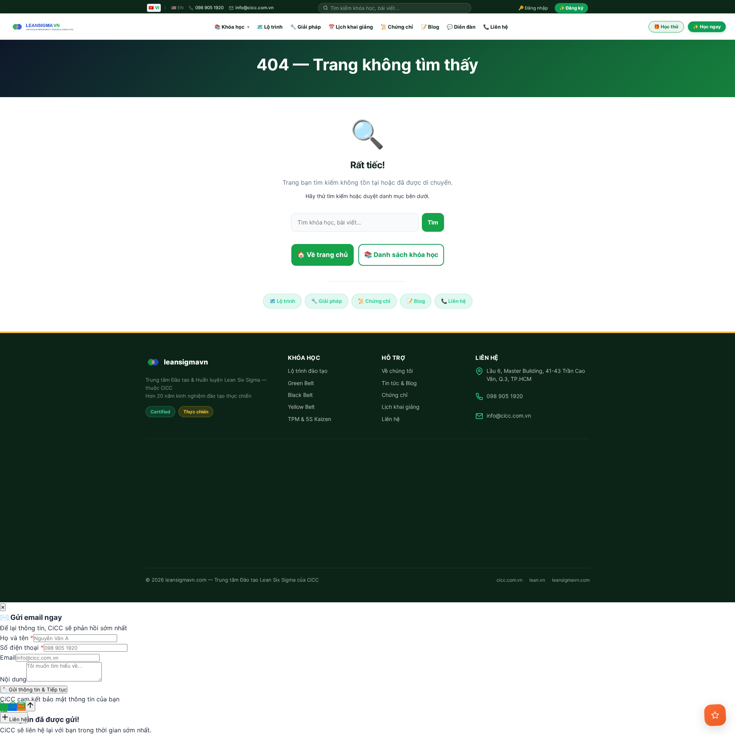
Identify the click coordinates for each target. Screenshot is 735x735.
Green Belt (301, 383)
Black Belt (300, 395)
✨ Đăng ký (571, 8)
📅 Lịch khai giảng (350, 27)
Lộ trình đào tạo (307, 371)
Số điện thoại (22, 647)
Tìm (433, 222)
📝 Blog (430, 27)
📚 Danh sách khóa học (401, 255)
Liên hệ (391, 419)
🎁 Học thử (666, 26)
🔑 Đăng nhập (533, 8)
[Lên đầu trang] (30, 705)
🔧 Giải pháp (305, 27)
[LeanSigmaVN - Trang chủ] (41, 27)
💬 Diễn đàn (461, 27)
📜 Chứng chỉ (397, 27)
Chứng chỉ (394, 395)
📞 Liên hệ (495, 27)
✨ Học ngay (707, 26)
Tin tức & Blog (399, 383)
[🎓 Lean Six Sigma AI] (715, 715)
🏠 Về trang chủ (322, 255)
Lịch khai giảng (401, 406)
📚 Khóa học (231, 27)
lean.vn (537, 580)
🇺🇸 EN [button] (177, 7)
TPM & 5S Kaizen (309, 419)
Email (8, 657)
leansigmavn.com (571, 580)
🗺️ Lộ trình (270, 27)
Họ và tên (16, 638)
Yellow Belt (301, 406)
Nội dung (13, 679)
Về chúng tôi (397, 371)
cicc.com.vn (510, 580)
